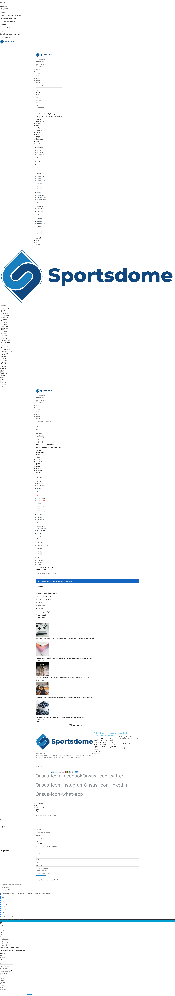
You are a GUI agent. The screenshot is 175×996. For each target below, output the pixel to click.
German (38, 246)
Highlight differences (8, 890)
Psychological (65, 726)
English (38, 240)
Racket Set (40, 152)
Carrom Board (41, 168)
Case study (47, 726)
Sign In (38, 92)
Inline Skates (40, 206)
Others (38, 143)
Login (40, 843)
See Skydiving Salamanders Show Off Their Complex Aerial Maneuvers (60, 717)
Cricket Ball (40, 176)
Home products (5, 28)
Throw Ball (40, 234)
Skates (38, 136)
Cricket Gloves (41, 180)
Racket (39, 150)
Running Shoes (41, 199)
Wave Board (40, 208)
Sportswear (39, 138)
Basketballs (40, 161)
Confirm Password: (41, 870)
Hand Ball (40, 230)
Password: (39, 835)
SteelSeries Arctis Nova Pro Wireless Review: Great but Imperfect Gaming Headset (64, 697)
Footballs (39, 187)
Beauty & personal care (8, 18)
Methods (53, 726)
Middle (56, 726)
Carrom (38, 127)
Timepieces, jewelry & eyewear (10, 34)
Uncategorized (5, 37)
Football (38, 132)
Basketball (39, 125)
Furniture (3, 25)
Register (58, 846)
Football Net (40, 189)
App (36, 726)
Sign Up (40, 877)
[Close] (0, 963)
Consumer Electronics (7, 21)
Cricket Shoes (41, 195)
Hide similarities (6, 887)
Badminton (39, 123)
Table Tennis (39, 139)
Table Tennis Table (42, 215)
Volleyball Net (41, 223)
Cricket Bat (39, 130)
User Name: (39, 829)
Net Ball (39, 232)
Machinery (3, 31)
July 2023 (3, 6)
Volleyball (38, 141)
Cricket (38, 129)
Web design (87, 726)
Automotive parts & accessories (11, 15)
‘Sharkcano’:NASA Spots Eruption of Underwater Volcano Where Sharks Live (62, 678)
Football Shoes (41, 197)
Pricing (60, 726)
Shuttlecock (40, 154)
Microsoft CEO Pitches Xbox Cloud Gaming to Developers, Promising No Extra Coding (65, 638)
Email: (37, 859)
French (38, 244)
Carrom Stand (41, 170)
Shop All (38, 120)
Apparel (2, 12)
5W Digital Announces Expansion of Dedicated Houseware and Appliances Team (64, 658)
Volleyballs (40, 221)
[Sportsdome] (8, 41)
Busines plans (41, 726)
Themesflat (76, 725)
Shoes (37, 134)
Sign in (56, 880)
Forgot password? (41, 841)
